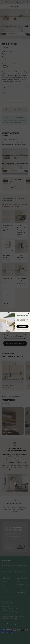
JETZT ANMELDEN (22, 326)
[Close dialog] (28, 313)
